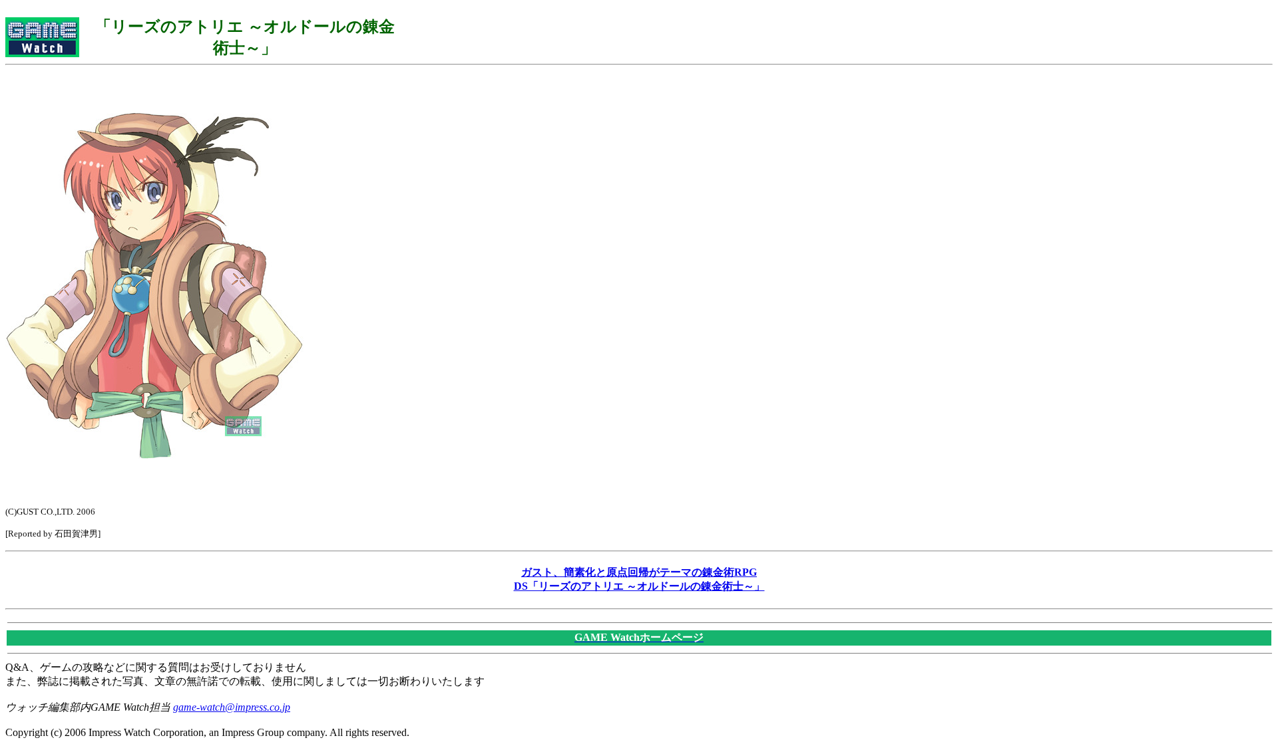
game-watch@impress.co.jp (231, 707)
